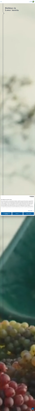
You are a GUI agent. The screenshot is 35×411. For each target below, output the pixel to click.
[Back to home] (31, 1)
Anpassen (17, 213)
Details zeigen (30, 210)
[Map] (2, 1)
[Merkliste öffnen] (3, 1)
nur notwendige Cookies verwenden (6, 213)
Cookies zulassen (28, 213)
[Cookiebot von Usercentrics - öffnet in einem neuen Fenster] (30, 196)
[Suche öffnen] (4, 1)
